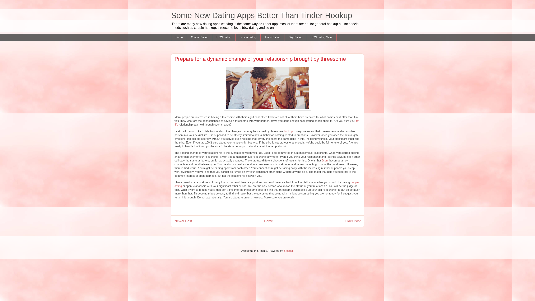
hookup (288, 131)
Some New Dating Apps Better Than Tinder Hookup (261, 15)
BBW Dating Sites (321, 37)
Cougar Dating (199, 37)
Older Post (352, 221)
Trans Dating (272, 37)
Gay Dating (295, 37)
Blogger (288, 250)
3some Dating (248, 37)
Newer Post (183, 221)
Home (179, 37)
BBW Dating (224, 37)
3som (325, 160)
